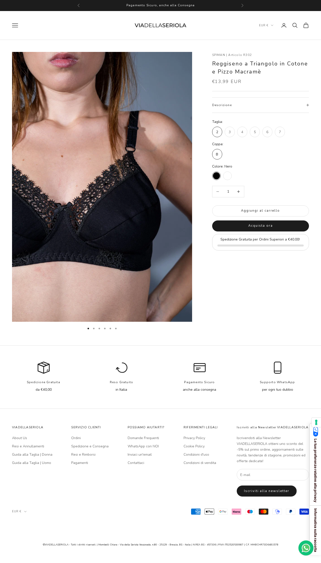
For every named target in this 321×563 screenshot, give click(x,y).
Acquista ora (260, 225)
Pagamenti (79, 462)
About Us (19, 438)
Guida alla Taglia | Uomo (31, 462)
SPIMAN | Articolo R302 (232, 55)
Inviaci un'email (140, 454)
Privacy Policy (194, 438)
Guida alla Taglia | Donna (32, 454)
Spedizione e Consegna (90, 446)
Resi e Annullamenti (28, 446)
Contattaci (136, 462)
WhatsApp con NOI (143, 446)
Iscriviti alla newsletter (266, 491)
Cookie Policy (194, 446)
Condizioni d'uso (196, 454)
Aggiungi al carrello (260, 210)
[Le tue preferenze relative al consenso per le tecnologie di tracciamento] (316, 422)
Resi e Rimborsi (83, 454)
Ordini (76, 438)
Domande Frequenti (143, 438)
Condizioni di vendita (200, 462)
